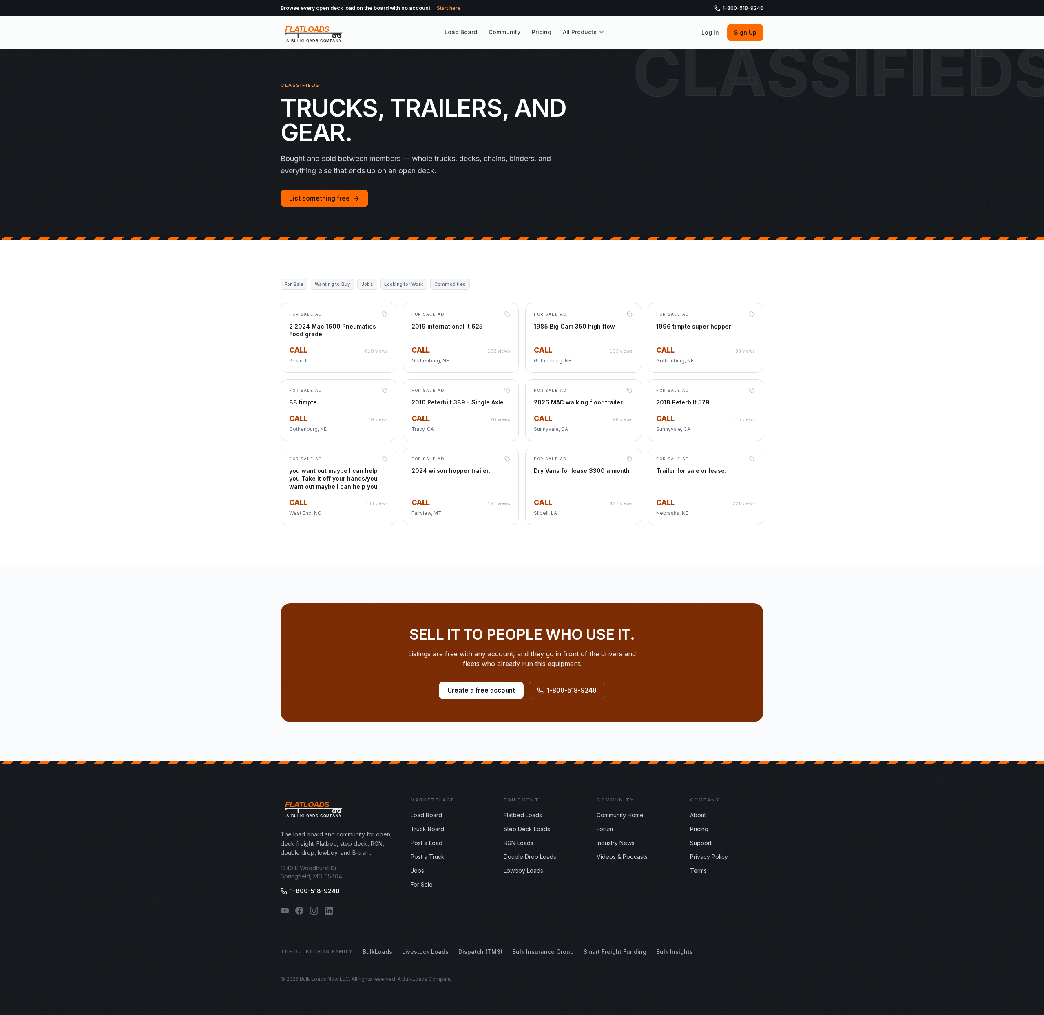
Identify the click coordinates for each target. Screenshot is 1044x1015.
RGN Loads (518, 842)
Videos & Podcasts (622, 856)
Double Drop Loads (530, 856)
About (698, 815)
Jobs (417, 870)
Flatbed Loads (523, 815)
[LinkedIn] (329, 911)
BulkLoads (377, 951)
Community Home (620, 815)
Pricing (541, 32)
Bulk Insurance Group (543, 951)
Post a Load (426, 842)
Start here (449, 8)
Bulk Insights (674, 951)
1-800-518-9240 (743, 8)
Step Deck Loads (527, 828)
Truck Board (427, 828)
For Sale (422, 884)
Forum (605, 828)
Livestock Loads (425, 951)
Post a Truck (428, 856)
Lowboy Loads (523, 870)
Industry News (616, 842)
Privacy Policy (709, 856)
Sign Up (745, 32)
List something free (319, 198)
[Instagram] (314, 911)
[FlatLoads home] (314, 32)
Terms (698, 870)
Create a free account (481, 690)
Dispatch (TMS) (480, 951)
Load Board (461, 32)
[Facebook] (299, 911)
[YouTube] (285, 911)
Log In (710, 32)
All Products (580, 32)
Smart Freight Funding (615, 951)
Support (701, 842)
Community (504, 32)
